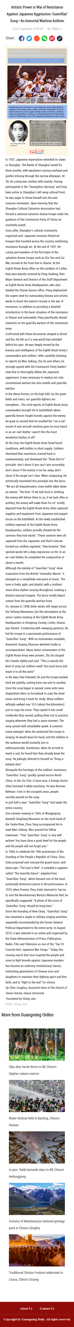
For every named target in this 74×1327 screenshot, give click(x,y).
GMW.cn (56, 29)
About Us (26, 1309)
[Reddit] (37, 38)
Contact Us (49, 1309)
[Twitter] (29, 38)
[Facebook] (21, 38)
